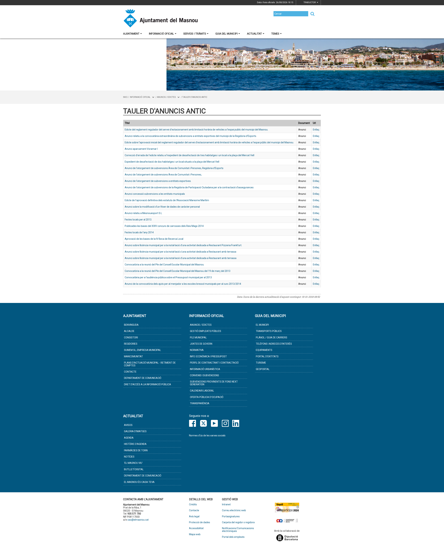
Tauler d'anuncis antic (194, 97)
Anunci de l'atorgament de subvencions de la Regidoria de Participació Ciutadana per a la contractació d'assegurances (189, 187)
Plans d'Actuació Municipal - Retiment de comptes (150, 364)
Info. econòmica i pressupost (208, 356)
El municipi (262, 324)
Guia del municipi (226, 33)
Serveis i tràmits (194, 33)
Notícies (129, 456)
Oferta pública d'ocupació (206, 397)
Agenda (129, 437)
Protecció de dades (199, 522)
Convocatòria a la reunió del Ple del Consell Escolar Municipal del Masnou (164, 264)
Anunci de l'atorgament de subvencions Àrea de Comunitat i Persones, (163, 174)
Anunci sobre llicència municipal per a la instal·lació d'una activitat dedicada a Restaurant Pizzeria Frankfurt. (183, 245)
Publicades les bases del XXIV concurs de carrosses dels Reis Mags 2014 (164, 226)
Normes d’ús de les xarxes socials (207, 435)
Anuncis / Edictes (166, 97)
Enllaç (316, 129)
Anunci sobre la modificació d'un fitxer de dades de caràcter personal (162, 206)
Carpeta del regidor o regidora (238, 522)
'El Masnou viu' (133, 463)
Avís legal (194, 516)
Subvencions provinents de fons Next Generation (214, 383)
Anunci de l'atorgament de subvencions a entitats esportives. (158, 181)
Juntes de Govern (201, 343)
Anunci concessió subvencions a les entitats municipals (155, 193)
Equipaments (264, 350)
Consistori (131, 337)
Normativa (197, 350)
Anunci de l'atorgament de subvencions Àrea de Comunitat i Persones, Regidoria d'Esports (174, 168)
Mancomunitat (133, 356)
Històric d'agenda (135, 444)
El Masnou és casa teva (139, 482)
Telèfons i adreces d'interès (274, 343)
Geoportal (263, 369)
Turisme (261, 362)
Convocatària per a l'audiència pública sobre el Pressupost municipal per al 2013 (168, 277)
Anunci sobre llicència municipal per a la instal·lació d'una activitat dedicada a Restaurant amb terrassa (180, 258)
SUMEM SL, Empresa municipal (142, 350)
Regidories (130, 343)
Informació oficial (161, 33)
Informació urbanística (205, 369)
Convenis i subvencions (204, 375)
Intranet (226, 504)
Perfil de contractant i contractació (214, 362)
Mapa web (194, 534)
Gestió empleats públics (205, 331)
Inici (125, 97)
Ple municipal (198, 337)
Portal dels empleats (233, 537)
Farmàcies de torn (136, 450)
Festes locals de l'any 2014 (139, 232)
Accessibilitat (196, 528)
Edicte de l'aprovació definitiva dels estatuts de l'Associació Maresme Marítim (167, 200)
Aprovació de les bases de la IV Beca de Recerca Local (154, 238)
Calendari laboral (202, 390)
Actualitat (254, 33)
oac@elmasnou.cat (138, 519)
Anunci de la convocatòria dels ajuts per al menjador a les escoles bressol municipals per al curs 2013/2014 (183, 283)
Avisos (128, 425)
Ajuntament (131, 33)
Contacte (130, 371)
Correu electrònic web (234, 510)
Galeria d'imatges (135, 431)
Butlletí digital (134, 469)
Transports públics (269, 331)
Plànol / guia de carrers (271, 337)
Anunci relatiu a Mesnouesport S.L (143, 213)
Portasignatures (231, 516)
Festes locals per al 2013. (138, 219)
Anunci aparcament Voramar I (141, 148)
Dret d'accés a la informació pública (147, 384)
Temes (275, 33)
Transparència (199, 403)
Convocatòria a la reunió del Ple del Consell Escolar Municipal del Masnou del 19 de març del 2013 (177, 271)
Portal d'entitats (267, 356)
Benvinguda (131, 324)
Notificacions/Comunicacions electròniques (238, 529)
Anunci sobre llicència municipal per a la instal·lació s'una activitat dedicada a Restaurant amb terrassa (180, 251)
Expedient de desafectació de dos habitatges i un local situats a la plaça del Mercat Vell (172, 161)
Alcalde (129, 331)
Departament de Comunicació (142, 378)
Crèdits (193, 504)
